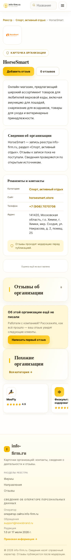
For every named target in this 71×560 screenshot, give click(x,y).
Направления (13, 484)
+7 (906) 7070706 (42, 206)
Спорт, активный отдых (31, 20)
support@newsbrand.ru (18, 523)
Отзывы (9, 490)
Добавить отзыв (18, 71)
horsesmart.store (41, 198)
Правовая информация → (20, 539)
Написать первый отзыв (29, 339)
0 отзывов (47, 71)
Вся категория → (20, 372)
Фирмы (9, 478)
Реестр (7, 20)
